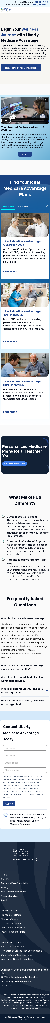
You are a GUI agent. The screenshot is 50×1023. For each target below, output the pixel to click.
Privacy (4, 887)
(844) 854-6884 (40, 4)
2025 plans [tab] (22, 206)
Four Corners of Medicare (13, 927)
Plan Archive (7, 985)
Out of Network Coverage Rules (16, 955)
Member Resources (11, 942)
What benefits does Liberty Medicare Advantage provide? (23, 678)
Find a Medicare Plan (14, 463)
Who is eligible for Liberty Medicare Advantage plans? (22, 690)
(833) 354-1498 (41, 2)
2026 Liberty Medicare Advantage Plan (19, 977)
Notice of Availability (10, 895)
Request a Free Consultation (15, 883)
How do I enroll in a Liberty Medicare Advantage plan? (22, 702)
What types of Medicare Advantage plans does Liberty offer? (22, 667)
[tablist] (25, 207)
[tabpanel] (25, 316)
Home (4, 874)
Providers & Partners (11, 914)
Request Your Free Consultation (21, 67)
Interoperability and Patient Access (18, 959)
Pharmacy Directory (10, 919)
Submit (9, 803)
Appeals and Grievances (13, 946)
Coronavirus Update (11, 923)
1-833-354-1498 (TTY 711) (30, 817)
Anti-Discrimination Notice (13, 891)
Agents (4, 900)
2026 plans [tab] (8, 206)
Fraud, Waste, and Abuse (13, 931)
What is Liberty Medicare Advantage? (23, 618)
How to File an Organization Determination (21, 950)
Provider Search (9, 910)
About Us (5, 879)
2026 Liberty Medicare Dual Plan (16, 981)
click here (34, 1008)
